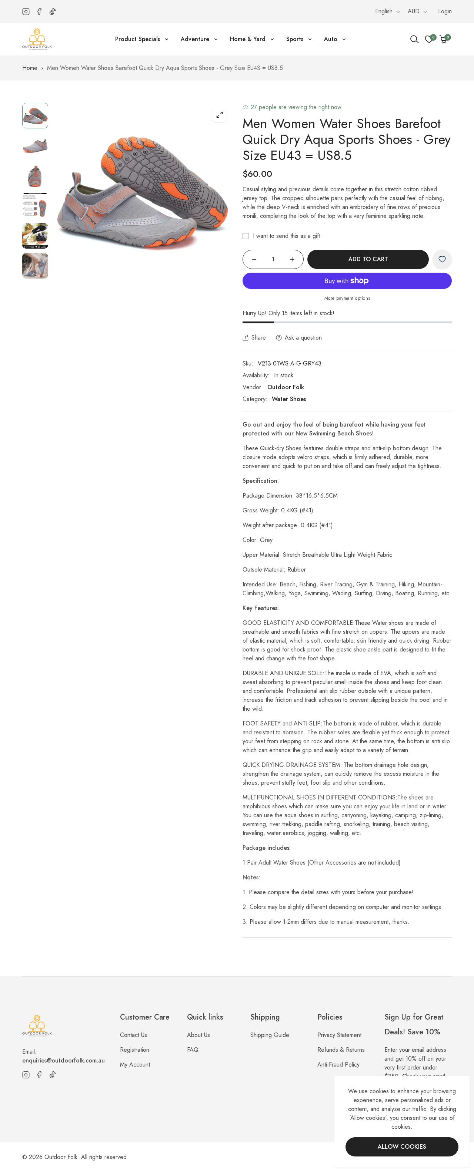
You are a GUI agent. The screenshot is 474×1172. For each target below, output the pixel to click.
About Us (198, 1035)
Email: (63, 1056)
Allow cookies (402, 1146)
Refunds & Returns (341, 1049)
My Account (135, 1064)
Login (445, 11)
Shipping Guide (269, 1035)
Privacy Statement (339, 1035)
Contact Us (133, 1035)
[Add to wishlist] (442, 259)
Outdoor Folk (285, 387)
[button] (443, 39)
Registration (134, 1049)
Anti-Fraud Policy (338, 1064)
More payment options (347, 298)
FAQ (192, 1049)
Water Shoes (289, 399)
